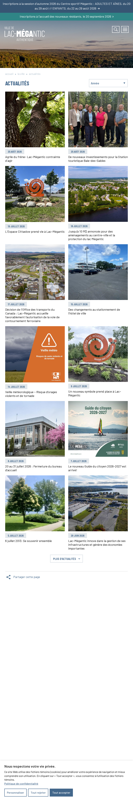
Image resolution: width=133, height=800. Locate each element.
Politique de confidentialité (21, 783)
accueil (9, 73)
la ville (21, 73)
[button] (125, 29)
